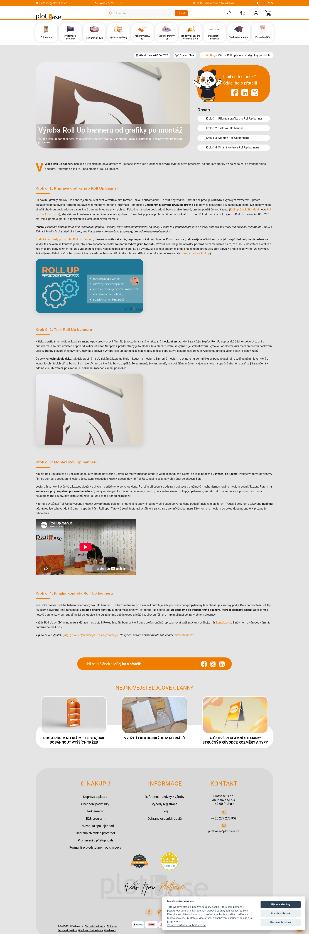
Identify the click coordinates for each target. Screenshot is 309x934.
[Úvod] (229, 13)
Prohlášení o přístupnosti (95, 840)
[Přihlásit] (256, 13)
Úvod (205, 55)
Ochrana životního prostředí (95, 833)
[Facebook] (149, 912)
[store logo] (49, 16)
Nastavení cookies (280, 922)
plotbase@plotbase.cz (224, 831)
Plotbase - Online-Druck (91, 930)
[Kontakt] (243, 13)
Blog (213, 55)
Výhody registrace (164, 804)
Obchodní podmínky (95, 804)
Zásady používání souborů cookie (186, 925)
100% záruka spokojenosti (95, 826)
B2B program (95, 818)
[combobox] (145, 13)
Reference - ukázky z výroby (164, 797)
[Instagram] (160, 912)
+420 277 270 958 (224, 818)
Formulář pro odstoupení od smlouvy (95, 847)
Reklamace (95, 811)
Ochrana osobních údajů (165, 818)
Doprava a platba (95, 797)
